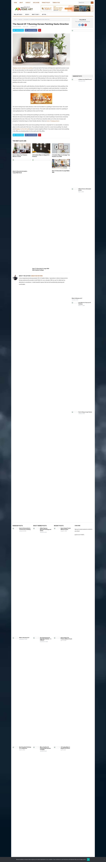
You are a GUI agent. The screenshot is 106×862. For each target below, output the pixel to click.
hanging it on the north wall (22, 129)
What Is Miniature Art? (77, 298)
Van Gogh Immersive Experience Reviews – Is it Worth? (45, 639)
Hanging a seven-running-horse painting (23, 68)
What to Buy (35, 14)
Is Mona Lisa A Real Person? (85, 79)
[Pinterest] (39, 30)
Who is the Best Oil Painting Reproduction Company (45, 748)
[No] (104, 859)
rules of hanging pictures (53, 121)
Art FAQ (44, 14)
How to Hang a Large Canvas (85, 412)
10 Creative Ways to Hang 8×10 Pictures (65, 748)
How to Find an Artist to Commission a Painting (25, 529)
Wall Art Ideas (18, 14)
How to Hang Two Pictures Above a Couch (66, 638)
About (21, 2)
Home (15, 2)
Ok (88, 859)
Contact (28, 2)
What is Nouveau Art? (24, 637)
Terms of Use (56, 2)
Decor (27, 14)
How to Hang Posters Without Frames (66, 529)
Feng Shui (20, 19)
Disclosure (36, 2)
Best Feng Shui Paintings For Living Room (25, 748)
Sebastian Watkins (17, 26)
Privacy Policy (46, 2)
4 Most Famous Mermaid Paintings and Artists (45, 529)
